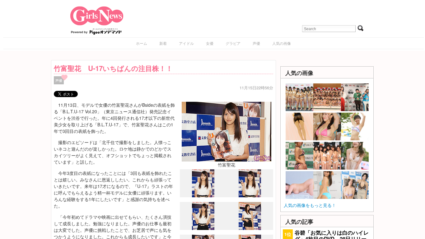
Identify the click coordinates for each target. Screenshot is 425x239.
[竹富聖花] (226, 131)
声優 (256, 43)
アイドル (186, 43)
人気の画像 (281, 43)
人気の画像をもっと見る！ (310, 205)
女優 (209, 43)
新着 (163, 43)
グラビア (233, 43)
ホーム (141, 43)
